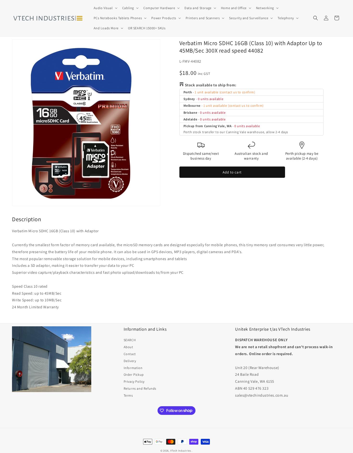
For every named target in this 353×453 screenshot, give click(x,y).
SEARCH (130, 340)
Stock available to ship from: (211, 85)
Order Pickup (134, 374)
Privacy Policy (134, 381)
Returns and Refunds (140, 388)
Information (133, 368)
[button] (105, 8)
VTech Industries (180, 450)
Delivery (130, 361)
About (128, 347)
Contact (130, 354)
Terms (128, 395)
